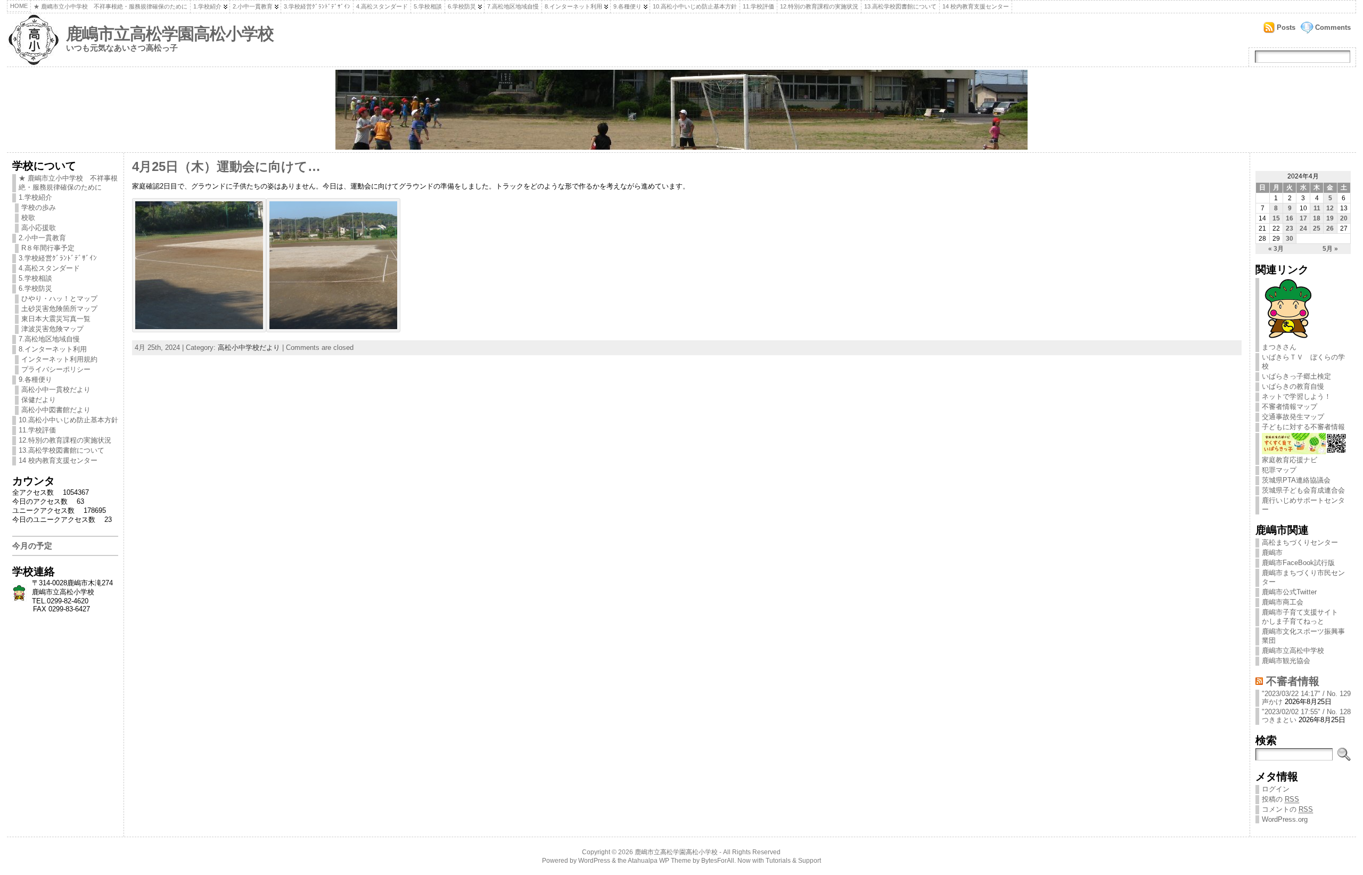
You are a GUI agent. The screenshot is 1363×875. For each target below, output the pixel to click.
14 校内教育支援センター (975, 6)
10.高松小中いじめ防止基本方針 (695, 6)
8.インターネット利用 (573, 6)
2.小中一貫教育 (253, 6)
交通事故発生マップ (1293, 417)
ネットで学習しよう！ (1296, 396)
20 (1344, 218)
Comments (1333, 27)
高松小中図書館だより (56, 410)
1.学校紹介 (207, 6)
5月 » (1330, 249)
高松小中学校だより (249, 347)
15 (1276, 218)
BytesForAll (717, 860)
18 (1316, 218)
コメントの (1287, 809)
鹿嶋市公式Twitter (1289, 592)
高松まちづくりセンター (1300, 542)
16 (1289, 218)
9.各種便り (627, 6)
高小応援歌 (38, 228)
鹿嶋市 (1272, 553)
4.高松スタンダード (382, 6)
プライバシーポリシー (56, 369)
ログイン (1276, 789)
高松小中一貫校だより (56, 390)
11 (1316, 208)
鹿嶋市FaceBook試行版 (1298, 563)
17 (1303, 218)
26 (1330, 228)
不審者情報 (1292, 681)
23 (1289, 228)
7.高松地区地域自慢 (513, 6)
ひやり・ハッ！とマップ (59, 298)
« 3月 (1276, 249)
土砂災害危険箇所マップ (59, 309)
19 (1330, 218)
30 (1289, 238)
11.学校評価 (758, 6)
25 (1316, 228)
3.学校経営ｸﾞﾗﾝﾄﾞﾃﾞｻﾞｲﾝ (317, 6)
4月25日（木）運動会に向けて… (226, 167)
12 (1330, 208)
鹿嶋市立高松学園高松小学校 (170, 33)
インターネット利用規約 (59, 359)
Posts (1286, 27)
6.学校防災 (462, 6)
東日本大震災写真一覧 (56, 319)
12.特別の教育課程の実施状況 (819, 6)
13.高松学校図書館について (900, 6)
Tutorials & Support (793, 860)
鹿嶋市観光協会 (1286, 661)
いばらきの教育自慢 (1293, 386)
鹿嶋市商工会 (1282, 602)
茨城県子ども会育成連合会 (1303, 490)
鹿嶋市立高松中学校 (1293, 651)
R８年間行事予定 (48, 248)
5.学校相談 (428, 6)
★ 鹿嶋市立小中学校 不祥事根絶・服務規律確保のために (110, 6)
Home (19, 6)
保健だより (38, 400)
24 (1303, 228)
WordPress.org (1285, 819)
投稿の (1280, 799)
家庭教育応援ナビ (1289, 460)
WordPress (594, 860)
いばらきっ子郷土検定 (1296, 376)
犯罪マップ (1279, 470)
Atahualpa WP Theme (659, 860)
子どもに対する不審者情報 (1303, 427)
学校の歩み (38, 207)
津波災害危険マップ (52, 329)
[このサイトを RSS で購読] (1259, 681)
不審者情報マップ (1289, 407)
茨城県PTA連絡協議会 (1296, 480)
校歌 (28, 218)
